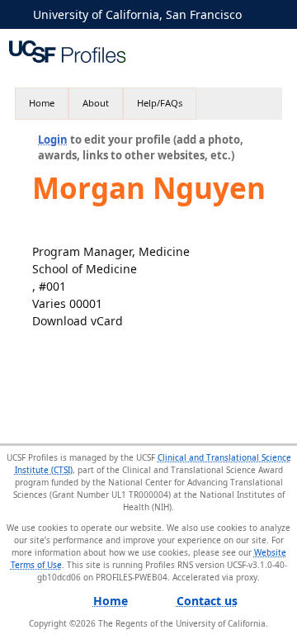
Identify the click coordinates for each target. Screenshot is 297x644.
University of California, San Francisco (137, 14)
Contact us (207, 600)
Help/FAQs (159, 103)
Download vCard (77, 321)
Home (41, 103)
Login (53, 139)
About (95, 103)
